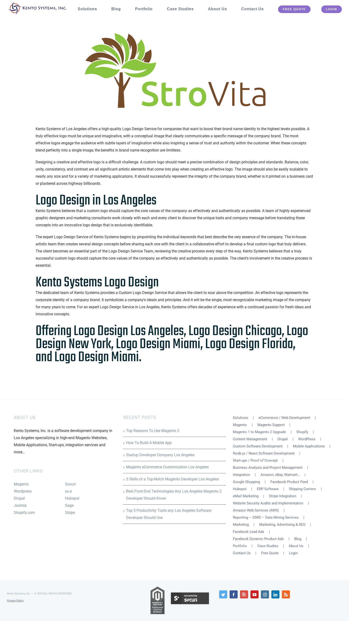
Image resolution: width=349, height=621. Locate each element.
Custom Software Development (258, 446)
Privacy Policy (15, 600)
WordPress (307, 439)
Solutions (240, 418)
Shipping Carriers (302, 489)
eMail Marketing (246, 496)
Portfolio (240, 546)
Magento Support (271, 425)
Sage (69, 505)
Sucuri (70, 484)
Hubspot (72, 498)
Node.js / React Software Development (264, 453)
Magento (21, 484)
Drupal (19, 498)
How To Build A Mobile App (149, 443)
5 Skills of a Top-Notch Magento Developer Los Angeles (172, 479)
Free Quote (269, 553)
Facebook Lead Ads (248, 532)
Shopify (302, 432)
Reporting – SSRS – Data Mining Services (266, 517)
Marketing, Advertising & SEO (282, 524)
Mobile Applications (309, 446)
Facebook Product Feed (289, 482)
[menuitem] (91, 9)
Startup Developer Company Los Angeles (160, 455)
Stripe (70, 512)
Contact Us (242, 553)
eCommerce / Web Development (284, 418)
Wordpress (23, 491)
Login (293, 553)
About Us (296, 546)
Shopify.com (24, 512)
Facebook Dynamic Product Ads (258, 539)
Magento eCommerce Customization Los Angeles (167, 467)
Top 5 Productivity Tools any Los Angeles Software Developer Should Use (168, 514)
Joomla (20, 505)
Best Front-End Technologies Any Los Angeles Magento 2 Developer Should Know (174, 495)
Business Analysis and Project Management (267, 467)
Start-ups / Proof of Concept (255, 460)
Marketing (241, 524)
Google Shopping (246, 482)
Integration (241, 475)
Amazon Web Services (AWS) (256, 510)
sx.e (68, 491)
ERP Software (267, 489)
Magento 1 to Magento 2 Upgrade (259, 432)
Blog (297, 539)
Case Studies (267, 546)
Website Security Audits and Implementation (268, 503)
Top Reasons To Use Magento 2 (152, 430)
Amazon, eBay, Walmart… (280, 475)
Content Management (250, 439)
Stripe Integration (282, 496)
